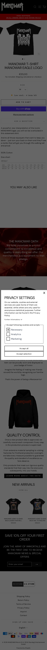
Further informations (12, 319)
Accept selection (24, 354)
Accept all (24, 348)
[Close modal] (44, 293)
